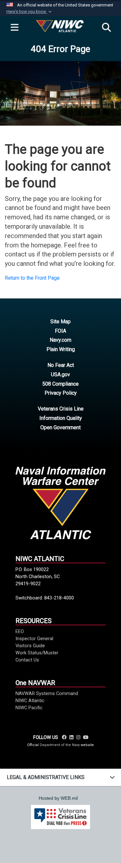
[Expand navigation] (14, 28)
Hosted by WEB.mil (58, 798)
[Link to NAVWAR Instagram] (78, 737)
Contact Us (27, 660)
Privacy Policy (61, 393)
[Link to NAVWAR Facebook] (64, 737)
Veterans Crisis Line (61, 409)
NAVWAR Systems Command (46, 693)
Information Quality (60, 418)
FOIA (60, 331)
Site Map (60, 321)
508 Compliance (60, 384)
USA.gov (60, 374)
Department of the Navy (60, 745)
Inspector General (34, 638)
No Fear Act (60, 365)
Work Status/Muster (36, 653)
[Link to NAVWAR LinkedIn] (71, 737)
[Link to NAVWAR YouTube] (85, 737)
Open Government (60, 427)
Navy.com (60, 340)
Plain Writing (60, 349)
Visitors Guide (30, 646)
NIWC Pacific (29, 708)
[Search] (106, 28)
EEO (19, 631)
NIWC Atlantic (30, 700)
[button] (29, 11)
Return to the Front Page (32, 278)
